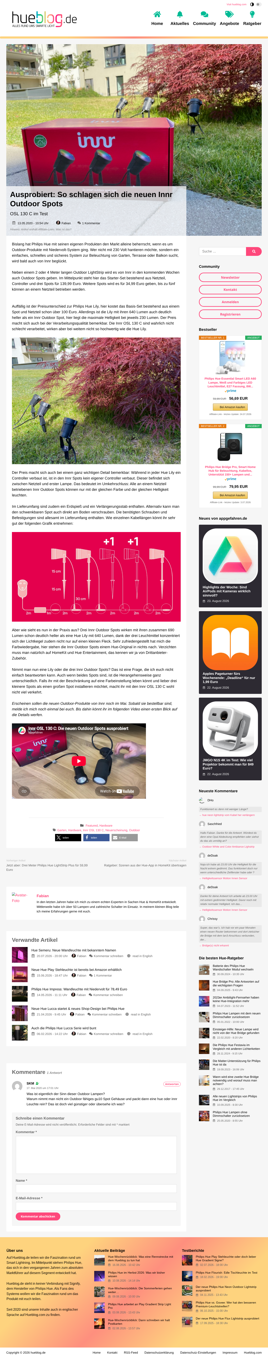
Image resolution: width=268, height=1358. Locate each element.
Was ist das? (63, 229)
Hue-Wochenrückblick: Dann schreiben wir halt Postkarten (139, 1321)
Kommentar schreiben (109, 956)
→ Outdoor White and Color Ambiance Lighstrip (226, 846)
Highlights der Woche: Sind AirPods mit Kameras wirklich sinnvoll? (227, 591)
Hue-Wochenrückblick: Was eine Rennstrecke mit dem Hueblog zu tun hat (140, 1258)
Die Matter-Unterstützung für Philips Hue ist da (236, 1062)
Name (21, 1181)
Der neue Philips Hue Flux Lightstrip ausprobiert (227, 1318)
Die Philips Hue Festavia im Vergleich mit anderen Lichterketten (236, 1047)
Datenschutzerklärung (159, 1352)
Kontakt (230, 289)
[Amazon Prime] (230, 391)
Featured (92, 826)
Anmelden (230, 302)
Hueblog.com (35, 1315)
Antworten (172, 1084)
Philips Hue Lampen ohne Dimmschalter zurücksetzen (231, 1114)
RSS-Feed (131, 1352)
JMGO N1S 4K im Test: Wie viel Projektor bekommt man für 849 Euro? (228, 764)
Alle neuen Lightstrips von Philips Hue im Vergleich (235, 1098)
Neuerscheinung (116, 830)
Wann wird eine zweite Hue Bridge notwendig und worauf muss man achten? (236, 1080)
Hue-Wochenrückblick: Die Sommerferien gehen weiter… (140, 1290)
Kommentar (26, 1132)
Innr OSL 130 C (93, 830)
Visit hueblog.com (237, 4)
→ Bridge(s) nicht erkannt (214, 945)
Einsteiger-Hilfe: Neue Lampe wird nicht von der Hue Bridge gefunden (236, 1031)
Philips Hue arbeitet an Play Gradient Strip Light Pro (139, 1306)
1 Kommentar (91, 223)
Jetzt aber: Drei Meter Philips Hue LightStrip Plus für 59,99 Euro (47, 868)
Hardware (105, 826)
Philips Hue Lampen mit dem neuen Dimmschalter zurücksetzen (236, 1015)
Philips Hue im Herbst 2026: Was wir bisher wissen (136, 1274)
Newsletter (230, 277)
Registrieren (230, 314)
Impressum (230, 1352)
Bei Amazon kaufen (232, 407)
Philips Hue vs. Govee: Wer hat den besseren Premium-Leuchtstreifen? (226, 1304)
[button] (68, 837)
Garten (62, 830)
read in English (142, 956)
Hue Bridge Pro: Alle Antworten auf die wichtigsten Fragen (236, 983)
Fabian (66, 223)
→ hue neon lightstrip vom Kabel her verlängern (227, 815)
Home (96, 1352)
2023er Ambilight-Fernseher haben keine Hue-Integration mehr (236, 999)
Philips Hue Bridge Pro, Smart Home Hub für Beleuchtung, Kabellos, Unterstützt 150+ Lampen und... (230, 470)
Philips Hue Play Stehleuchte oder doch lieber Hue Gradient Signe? (226, 1258)
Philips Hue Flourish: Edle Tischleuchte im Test (226, 1272)
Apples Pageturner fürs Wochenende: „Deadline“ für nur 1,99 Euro (229, 678)
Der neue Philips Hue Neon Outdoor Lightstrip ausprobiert (226, 1288)
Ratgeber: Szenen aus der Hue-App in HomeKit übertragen (145, 865)
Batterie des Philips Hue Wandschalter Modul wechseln (233, 967)
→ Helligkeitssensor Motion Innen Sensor (223, 878)
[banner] (43, 18)
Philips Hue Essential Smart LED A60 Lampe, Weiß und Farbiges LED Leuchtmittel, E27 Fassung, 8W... (230, 382)
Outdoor (134, 830)
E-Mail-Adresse (29, 1198)
